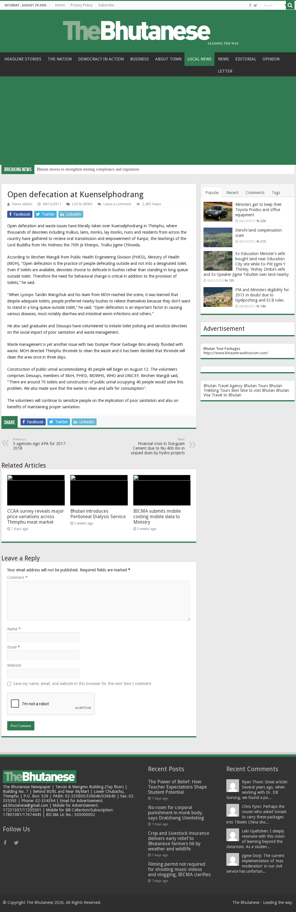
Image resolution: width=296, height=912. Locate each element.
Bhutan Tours (256, 385)
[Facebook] (250, 5)
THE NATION (60, 59)
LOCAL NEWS (199, 59)
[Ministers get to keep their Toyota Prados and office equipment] (218, 211)
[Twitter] (255, 5)
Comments (255, 192)
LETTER (225, 71)
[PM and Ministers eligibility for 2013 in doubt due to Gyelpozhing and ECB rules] (218, 297)
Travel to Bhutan (226, 395)
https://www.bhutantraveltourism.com (235, 353)
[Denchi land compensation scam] (218, 237)
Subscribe (106, 5)
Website (14, 665)
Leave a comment (117, 204)
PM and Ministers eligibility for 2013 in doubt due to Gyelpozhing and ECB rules (262, 294)
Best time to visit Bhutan (253, 390)
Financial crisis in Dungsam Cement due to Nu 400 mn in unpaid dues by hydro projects (158, 446)
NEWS (223, 59)
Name (14, 629)
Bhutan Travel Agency (223, 385)
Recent (232, 192)
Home (60, 5)
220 (263, 221)
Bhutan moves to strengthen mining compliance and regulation (88, 169)
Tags (276, 192)
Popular (212, 192)
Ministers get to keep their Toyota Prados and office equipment (258, 209)
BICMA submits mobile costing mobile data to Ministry (157, 516)
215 (263, 241)
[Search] (290, 5)
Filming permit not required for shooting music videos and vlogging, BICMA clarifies (179, 869)
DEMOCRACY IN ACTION (101, 59)
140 (263, 306)
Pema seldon (22, 204)
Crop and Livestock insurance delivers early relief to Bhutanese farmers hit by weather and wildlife (178, 841)
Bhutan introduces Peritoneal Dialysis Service (98, 513)
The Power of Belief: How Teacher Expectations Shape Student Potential (177, 787)
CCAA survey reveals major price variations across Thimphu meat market (35, 516)
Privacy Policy (81, 5)
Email (13, 647)
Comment (17, 577)
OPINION (271, 59)
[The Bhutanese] (148, 30)
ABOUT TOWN (168, 59)
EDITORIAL (245, 59)
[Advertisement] (148, 121)
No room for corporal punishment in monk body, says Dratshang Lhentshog (176, 813)
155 (231, 281)
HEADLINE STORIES (22, 59)
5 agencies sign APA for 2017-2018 (40, 444)
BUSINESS (139, 59)
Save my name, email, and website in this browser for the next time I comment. (82, 683)
